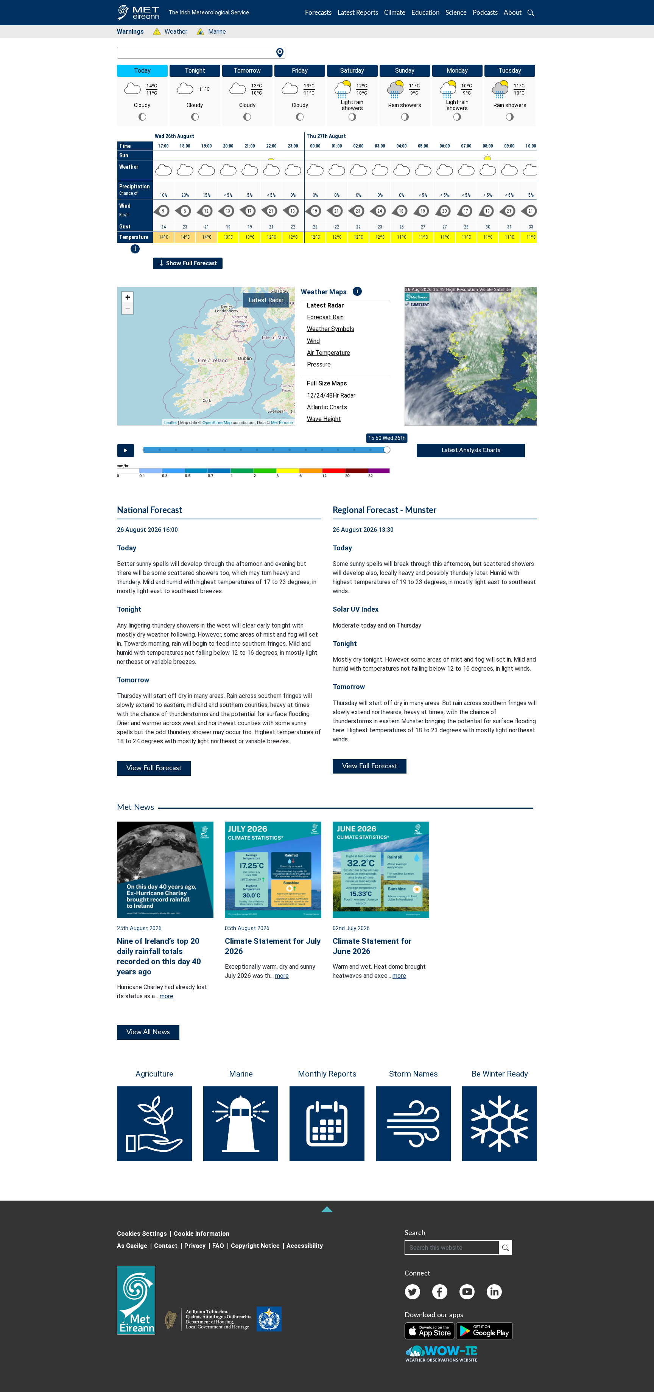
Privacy (195, 1245)
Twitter (412, 1291)
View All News (148, 1032)
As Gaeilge (132, 1245)
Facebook (439, 1291)
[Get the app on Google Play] (484, 1331)
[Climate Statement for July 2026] (273, 869)
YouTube (467, 1291)
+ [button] (127, 297)
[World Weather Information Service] (269, 1321)
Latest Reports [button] (358, 12)
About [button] (513, 12)
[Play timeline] (125, 450)
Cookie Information (201, 1233)
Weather (172, 31)
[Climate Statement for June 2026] (381, 869)
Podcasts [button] (485, 12)
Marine (213, 31)
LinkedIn (494, 1291)
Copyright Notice (255, 1245)
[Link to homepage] (140, 1300)
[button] (531, 12)
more (166, 996)
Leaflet (170, 422)
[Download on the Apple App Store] (430, 1331)
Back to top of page (327, 1209)
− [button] (127, 308)
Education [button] (425, 12)
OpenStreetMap (217, 422)
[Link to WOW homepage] (441, 1354)
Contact (166, 1245)
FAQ (218, 1245)
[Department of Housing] (210, 1321)
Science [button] (456, 12)
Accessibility (305, 1245)
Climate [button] (394, 12)
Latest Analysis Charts (471, 450)
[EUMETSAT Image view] (478, 356)
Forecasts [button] (318, 12)
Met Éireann (282, 422)
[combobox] (201, 53)
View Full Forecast (153, 768)
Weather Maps (324, 292)
